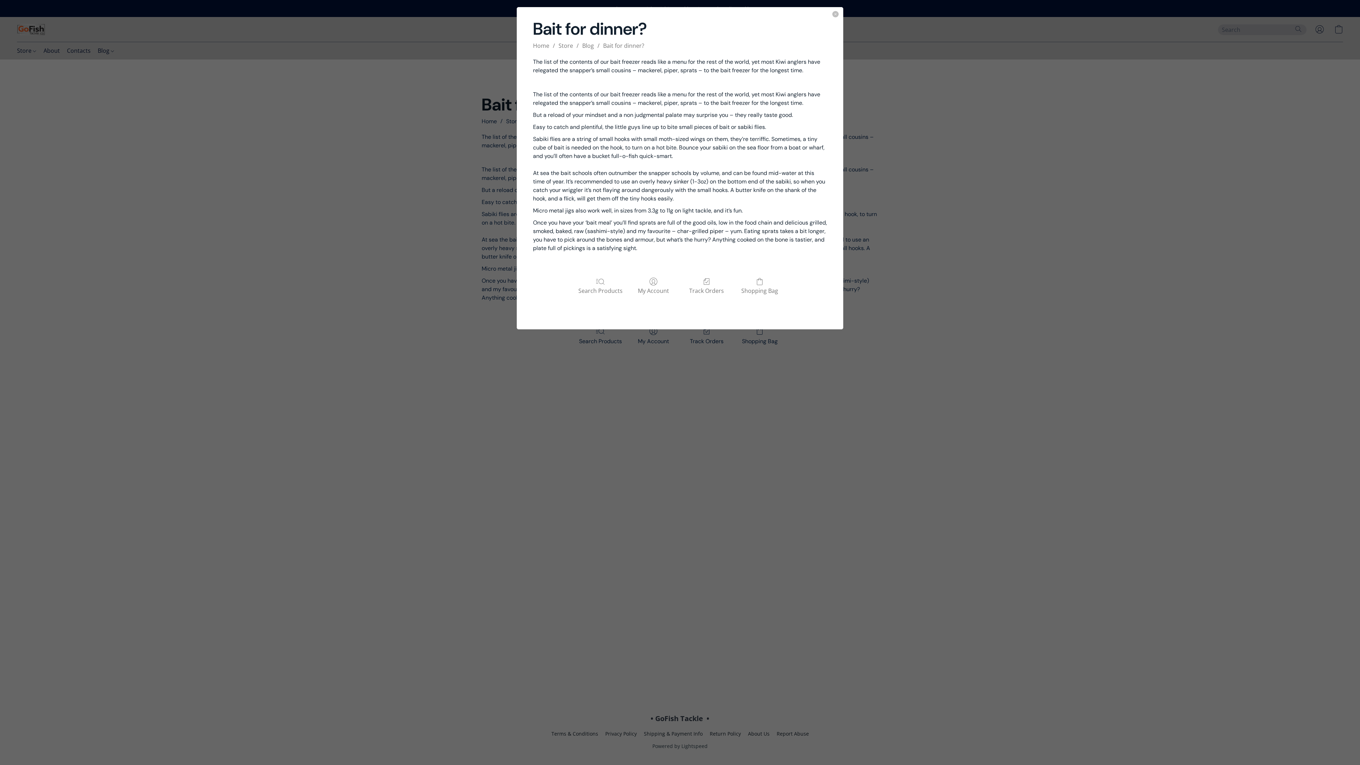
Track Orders (706, 290)
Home (541, 46)
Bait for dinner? (623, 46)
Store (566, 46)
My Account (653, 290)
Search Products (600, 290)
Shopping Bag (759, 290)
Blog (588, 46)
